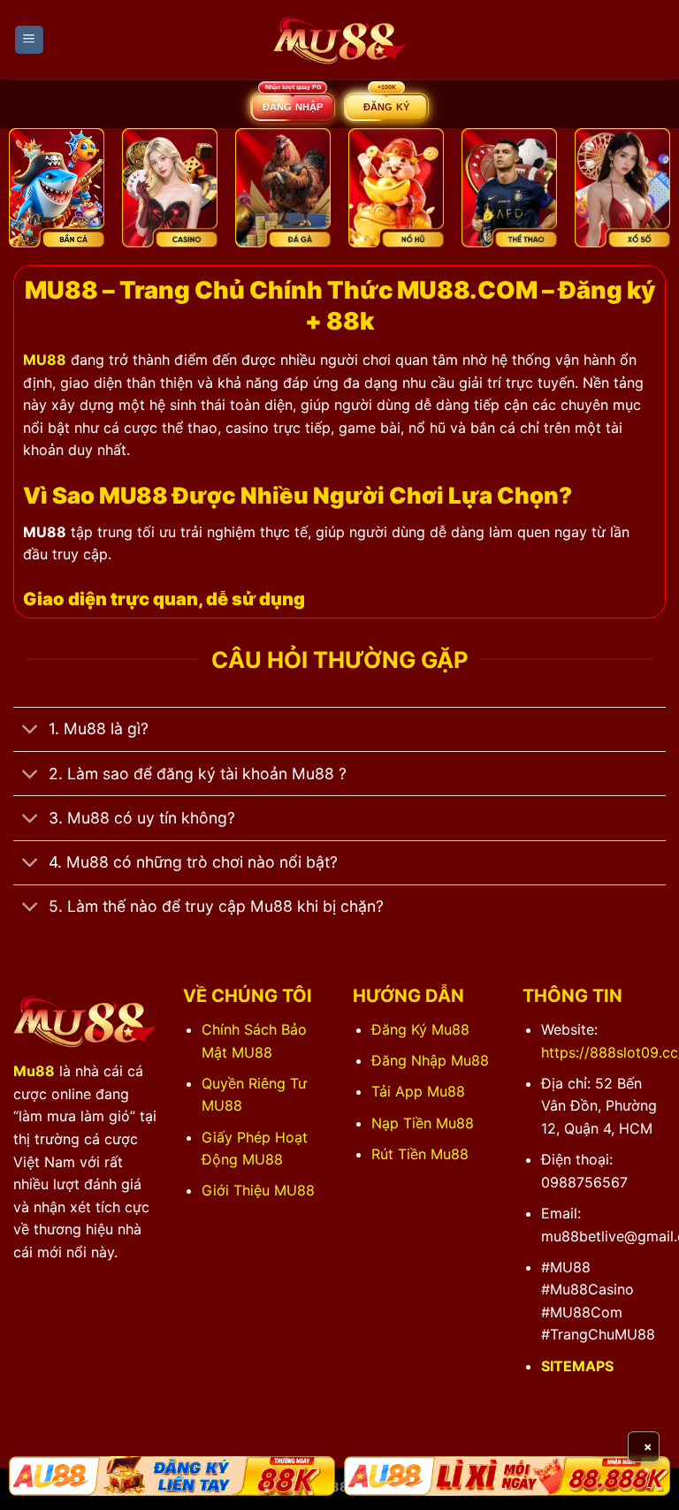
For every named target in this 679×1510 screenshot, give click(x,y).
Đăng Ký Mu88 (420, 1029)
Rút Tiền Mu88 (420, 1154)
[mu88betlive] (339, 40)
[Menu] (29, 40)
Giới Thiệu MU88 (258, 1190)
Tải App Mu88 (418, 1091)
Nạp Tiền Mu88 (422, 1123)
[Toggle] (30, 731)
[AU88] (172, 1476)
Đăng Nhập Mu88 (430, 1060)
